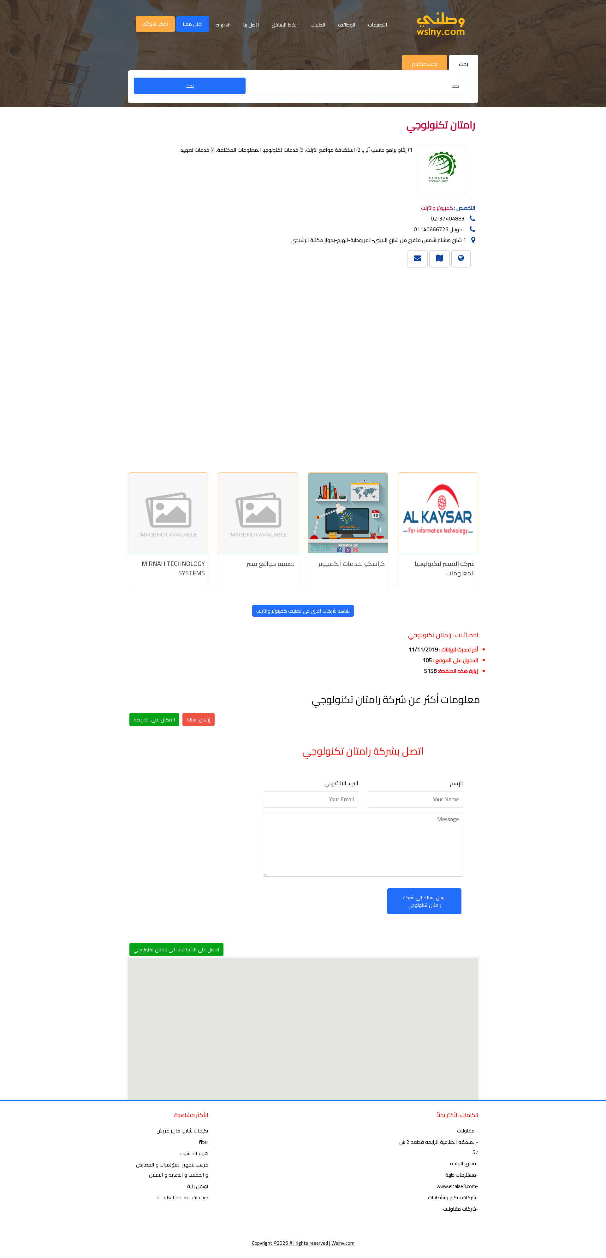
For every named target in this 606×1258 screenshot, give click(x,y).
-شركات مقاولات (460, 1209)
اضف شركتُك (155, 24)
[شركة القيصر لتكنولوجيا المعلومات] (438, 513)
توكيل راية (197, 1186)
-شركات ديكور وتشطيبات (453, 1197)
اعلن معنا (193, 24)
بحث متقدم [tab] (424, 64)
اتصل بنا (251, 24)
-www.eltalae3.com (457, 1186)
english (223, 24)
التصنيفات (377, 24)
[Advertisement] (293, 367)
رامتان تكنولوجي (441, 124)
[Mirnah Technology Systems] (168, 513)
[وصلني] (440, 24)
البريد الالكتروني (341, 783)
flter (203, 1142)
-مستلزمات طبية (461, 1174)
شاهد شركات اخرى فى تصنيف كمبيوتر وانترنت (303, 610)
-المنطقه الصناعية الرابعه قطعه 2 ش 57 (438, 1147)
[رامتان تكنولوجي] (439, 258)
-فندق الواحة (464, 1163)
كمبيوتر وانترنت (437, 208)
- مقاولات (467, 1130)
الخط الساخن (285, 24)
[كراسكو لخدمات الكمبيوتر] (348, 513)
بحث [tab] (463, 64)
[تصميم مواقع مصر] (258, 513)
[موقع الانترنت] (461, 258)
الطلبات (318, 24)
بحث (190, 86)
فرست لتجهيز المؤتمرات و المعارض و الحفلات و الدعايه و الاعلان (172, 1169)
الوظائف (346, 24)
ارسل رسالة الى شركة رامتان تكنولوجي (424, 901)
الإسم (456, 783)
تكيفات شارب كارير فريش (182, 1130)
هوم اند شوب (194, 1153)
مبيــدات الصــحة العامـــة (182, 1197)
